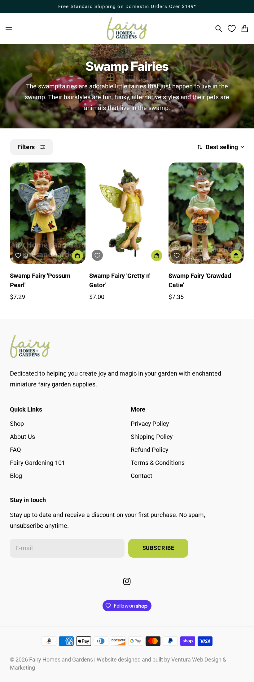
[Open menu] (8, 28)
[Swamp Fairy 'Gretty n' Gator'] (127, 213)
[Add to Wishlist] (18, 255)
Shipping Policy (152, 436)
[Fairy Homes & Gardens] (127, 28)
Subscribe (158, 548)
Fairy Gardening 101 (37, 462)
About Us (22, 436)
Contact (141, 475)
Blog (16, 475)
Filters (26, 147)
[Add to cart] (77, 255)
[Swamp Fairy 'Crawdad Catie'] (206, 213)
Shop (17, 423)
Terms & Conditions (158, 462)
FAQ (15, 449)
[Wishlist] (231, 28)
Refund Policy (149, 449)
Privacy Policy (150, 423)
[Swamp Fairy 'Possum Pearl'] (47, 213)
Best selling (222, 147)
